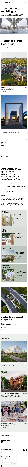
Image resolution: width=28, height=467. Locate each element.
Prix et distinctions (4, 443)
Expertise (2, 439)
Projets (2, 437)
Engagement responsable (5, 440)
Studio (2, 441)
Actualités (3, 444)
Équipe (2, 442)
